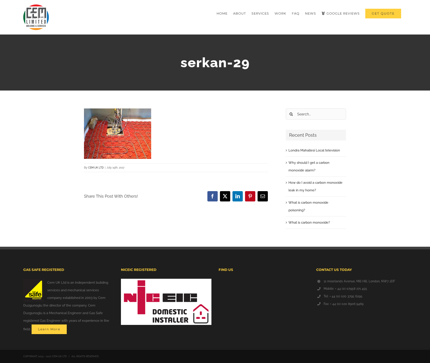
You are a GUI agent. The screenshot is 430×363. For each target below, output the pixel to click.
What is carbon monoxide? (309, 222)
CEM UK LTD (96, 167)
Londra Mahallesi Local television (314, 150)
